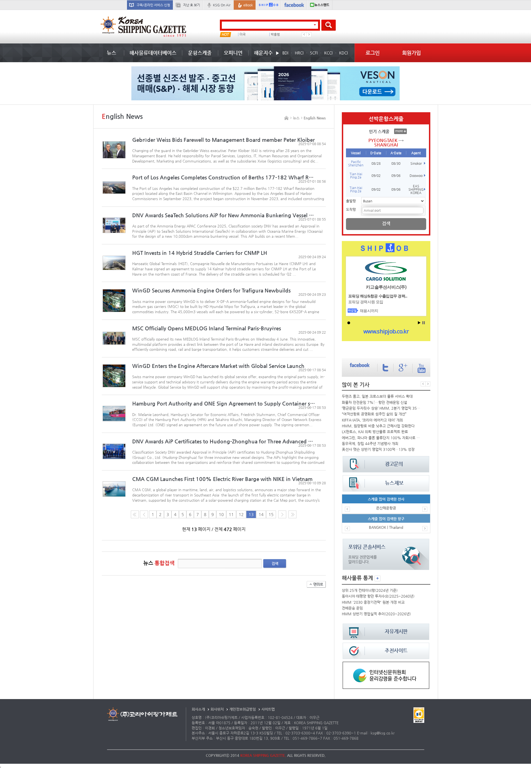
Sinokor (416, 163)
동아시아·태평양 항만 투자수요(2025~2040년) (378, 596)
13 (251, 514)
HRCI (299, 53)
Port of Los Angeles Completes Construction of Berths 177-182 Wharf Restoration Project (224, 177)
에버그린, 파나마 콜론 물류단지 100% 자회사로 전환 (381, 438)
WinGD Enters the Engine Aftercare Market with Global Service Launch (219, 366)
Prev (304, 34)
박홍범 (275, 34)
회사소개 (198, 709)
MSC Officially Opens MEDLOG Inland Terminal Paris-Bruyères (206, 328)
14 (261, 514)
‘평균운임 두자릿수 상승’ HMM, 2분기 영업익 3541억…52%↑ (381, 408)
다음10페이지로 (292, 514)
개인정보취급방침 (242, 709)
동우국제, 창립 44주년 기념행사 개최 (370, 443)
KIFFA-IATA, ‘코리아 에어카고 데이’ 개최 (372, 420)
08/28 (376, 163)
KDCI (343, 53)
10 (221, 514)
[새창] (386, 664)
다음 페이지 (282, 514)
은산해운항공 (386, 508)
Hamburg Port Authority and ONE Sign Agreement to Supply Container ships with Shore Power (224, 403)
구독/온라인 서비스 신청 (153, 5)
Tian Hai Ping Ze (356, 175)
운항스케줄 (200, 53)
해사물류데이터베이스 (152, 53)
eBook (248, 5)
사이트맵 (268, 709)
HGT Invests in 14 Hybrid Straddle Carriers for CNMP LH (199, 253)
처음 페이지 (135, 514)
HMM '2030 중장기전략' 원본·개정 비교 (373, 602)
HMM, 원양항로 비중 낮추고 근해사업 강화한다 (378, 426)
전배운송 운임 (352, 608)
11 (231, 514)
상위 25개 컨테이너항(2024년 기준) (370, 590)
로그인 (373, 53)
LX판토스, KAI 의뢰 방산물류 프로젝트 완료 (375, 432)
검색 (275, 563)
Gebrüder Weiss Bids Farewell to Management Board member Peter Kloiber (223, 140)
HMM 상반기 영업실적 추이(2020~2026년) (376, 614)
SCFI (313, 53)
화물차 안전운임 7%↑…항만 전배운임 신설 (374, 402)
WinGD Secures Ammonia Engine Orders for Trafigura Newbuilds (211, 290)
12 (241, 514)
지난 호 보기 (191, 5)
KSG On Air (221, 5)
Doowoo (416, 175)
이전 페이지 (144, 514)
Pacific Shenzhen (355, 163)
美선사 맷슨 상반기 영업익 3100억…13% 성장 (378, 449)
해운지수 (263, 53)
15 (271, 514)
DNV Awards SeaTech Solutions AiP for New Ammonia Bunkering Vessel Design (224, 215)
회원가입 (411, 53)
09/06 (395, 175)
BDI (285, 53)
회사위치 (217, 709)
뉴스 (111, 53)
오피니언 (233, 53)
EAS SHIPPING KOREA (416, 189)
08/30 (395, 163)
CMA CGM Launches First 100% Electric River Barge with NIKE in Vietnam (222, 479)
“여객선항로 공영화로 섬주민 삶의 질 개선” (374, 414)
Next (308, 34)
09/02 (376, 175)
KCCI (328, 53)
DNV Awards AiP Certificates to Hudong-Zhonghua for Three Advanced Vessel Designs (224, 441)
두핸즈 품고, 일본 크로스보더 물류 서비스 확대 (377, 396)
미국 (243, 34)
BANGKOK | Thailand (386, 527)
